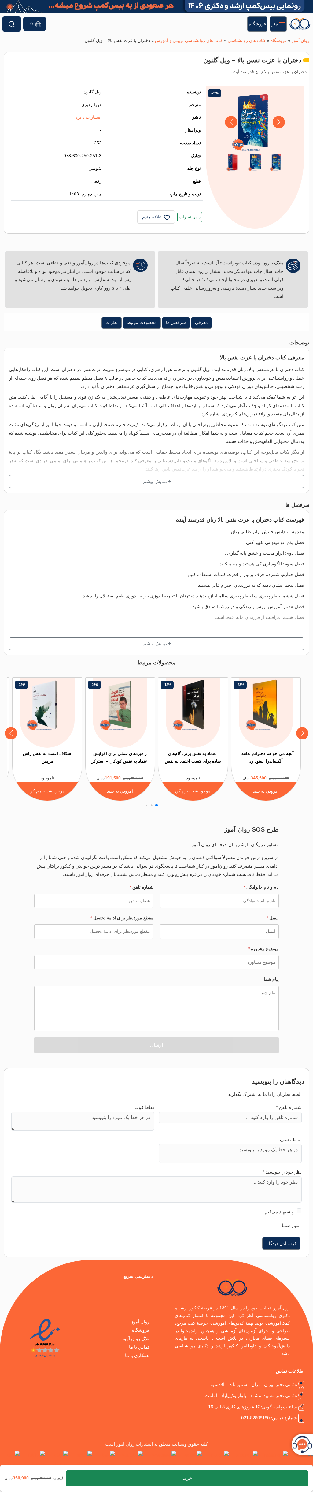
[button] (231, 122)
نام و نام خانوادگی (261, 887)
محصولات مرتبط (142, 322)
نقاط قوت (144, 1107)
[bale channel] (105, 1459)
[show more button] (156, 481)
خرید (187, 1478)
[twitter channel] (301, 1459)
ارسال (156, 1044)
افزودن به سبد (266, 791)
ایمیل (273, 917)
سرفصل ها (176, 322)
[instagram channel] (274, 1459)
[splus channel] (81, 1459)
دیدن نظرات (190, 217)
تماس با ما (139, 1346)
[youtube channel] (130, 1459)
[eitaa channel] (57, 1459)
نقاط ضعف (291, 1139)
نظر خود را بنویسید (282, 1171)
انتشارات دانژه (88, 117)
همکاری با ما (137, 1355)
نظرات (111, 322)
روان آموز (300, 40)
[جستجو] (11, 24)
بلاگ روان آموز (135, 1338)
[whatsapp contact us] (160, 1459)
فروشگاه (279, 40)
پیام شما (271, 979)
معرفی (201, 322)
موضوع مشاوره (263, 948)
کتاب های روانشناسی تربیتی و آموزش (189, 40)
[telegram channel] (244, 1459)
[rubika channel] (33, 1459)
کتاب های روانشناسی (247, 40)
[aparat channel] (190, 1459)
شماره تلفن (141, 887)
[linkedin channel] (216, 1459)
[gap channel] (10, 1459)
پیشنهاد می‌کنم (279, 1211)
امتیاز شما (292, 1225)
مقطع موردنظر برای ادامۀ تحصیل (121, 917)
